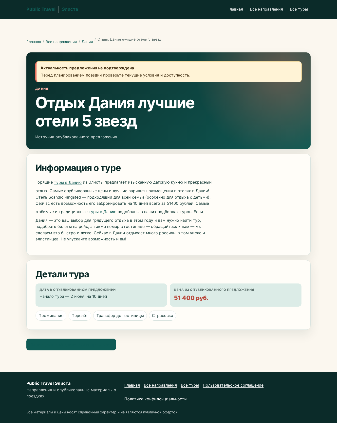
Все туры (299, 9)
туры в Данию (68, 182)
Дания (87, 42)
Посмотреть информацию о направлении (71, 344)
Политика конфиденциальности (155, 398)
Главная (235, 9)
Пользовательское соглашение (233, 385)
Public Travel (52, 9)
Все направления (266, 9)
